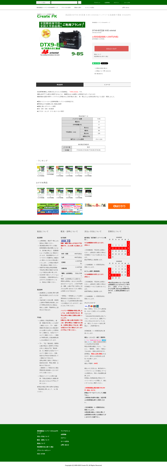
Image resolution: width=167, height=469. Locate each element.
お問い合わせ (125, 7)
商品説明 (60, 84)
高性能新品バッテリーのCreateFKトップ (47, 7)
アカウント (97, 2)
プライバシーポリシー (44, 450)
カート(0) (127, 2)
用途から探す (77, 7)
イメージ (107, 84)
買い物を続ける (99, 73)
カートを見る (65, 441)
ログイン (116, 2)
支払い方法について (43, 436)
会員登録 (107, 2)
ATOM (43, 454)
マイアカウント (65, 431)
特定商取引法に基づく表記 (101, 56)
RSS (38, 454)
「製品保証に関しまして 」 (45, 389)
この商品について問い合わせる (103, 71)
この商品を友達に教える (101, 68)
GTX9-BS (85, 150)
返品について (97, 54)
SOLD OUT (111, 48)
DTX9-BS (97, 150)
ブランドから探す (66, 7)
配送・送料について (43, 440)
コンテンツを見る (89, 7)
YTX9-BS (79, 150)
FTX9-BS (91, 150)
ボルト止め (99, 139)
